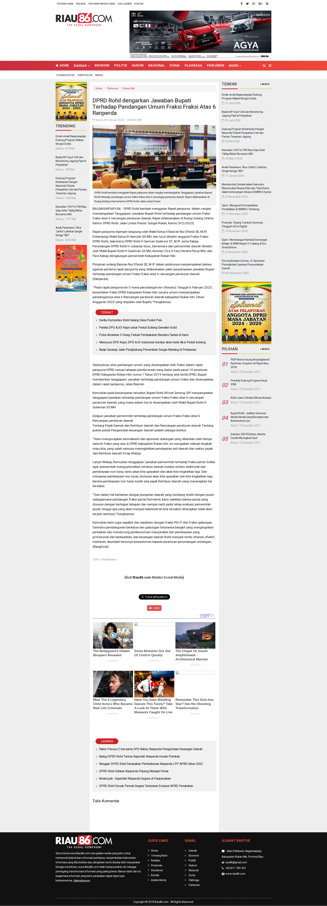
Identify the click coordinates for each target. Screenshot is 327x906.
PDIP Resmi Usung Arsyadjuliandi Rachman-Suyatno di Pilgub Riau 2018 (250, 363)
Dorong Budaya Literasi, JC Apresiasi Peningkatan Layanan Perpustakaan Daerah (243, 264)
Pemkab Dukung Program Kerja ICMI (249, 382)
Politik (120, 65)
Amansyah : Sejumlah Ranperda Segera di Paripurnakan (135, 778)
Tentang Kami (65, 3)
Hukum (138, 65)
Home (64, 65)
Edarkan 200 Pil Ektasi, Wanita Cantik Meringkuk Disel (248, 436)
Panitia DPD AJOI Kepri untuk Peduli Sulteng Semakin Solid (138, 327)
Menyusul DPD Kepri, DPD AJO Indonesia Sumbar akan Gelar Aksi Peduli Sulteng (152, 342)
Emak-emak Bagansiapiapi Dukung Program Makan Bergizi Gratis (71, 140)
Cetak (156, 608)
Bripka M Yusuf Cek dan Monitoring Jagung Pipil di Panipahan (71, 161)
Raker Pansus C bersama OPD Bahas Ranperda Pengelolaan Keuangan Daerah (150, 749)
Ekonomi (102, 65)
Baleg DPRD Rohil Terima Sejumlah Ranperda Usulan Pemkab (139, 756)
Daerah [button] (80, 65)
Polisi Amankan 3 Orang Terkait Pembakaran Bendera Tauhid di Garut (143, 335)
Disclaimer (125, 3)
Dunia (175, 65)
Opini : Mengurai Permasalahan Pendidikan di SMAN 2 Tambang (240, 207)
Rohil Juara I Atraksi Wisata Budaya (251, 398)
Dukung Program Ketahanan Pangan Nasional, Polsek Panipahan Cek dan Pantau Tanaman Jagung (71, 185)
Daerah (193, 851)
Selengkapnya (81, 881)
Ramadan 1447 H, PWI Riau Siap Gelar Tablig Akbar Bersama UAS (71, 210)
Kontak (138, 3)
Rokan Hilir (129, 89)
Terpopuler (84, 75)
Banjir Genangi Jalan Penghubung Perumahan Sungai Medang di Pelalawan (147, 349)
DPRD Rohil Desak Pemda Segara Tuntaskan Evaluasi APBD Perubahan (146, 786)
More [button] (233, 65)
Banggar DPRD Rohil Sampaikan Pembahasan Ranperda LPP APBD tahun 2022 (151, 764)
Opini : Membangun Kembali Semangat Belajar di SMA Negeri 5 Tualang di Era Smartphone (244, 243)
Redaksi (81, 3)
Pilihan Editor (66, 75)
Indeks (99, 75)
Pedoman (156, 865)
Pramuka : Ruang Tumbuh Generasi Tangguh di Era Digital (242, 224)
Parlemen (215, 65)
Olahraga (193, 65)
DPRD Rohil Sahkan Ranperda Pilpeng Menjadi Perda (133, 771)
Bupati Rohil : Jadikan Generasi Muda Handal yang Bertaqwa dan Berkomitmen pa (250, 417)
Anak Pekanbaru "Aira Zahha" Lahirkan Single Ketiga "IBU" (69, 231)
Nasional (156, 65)
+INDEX (265, 84)
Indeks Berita (158, 880)
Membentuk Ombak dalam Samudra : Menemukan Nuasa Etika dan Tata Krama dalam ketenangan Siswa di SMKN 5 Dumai (246, 188)
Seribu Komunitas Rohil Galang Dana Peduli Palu (130, 320)
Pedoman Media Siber (102, 3)
